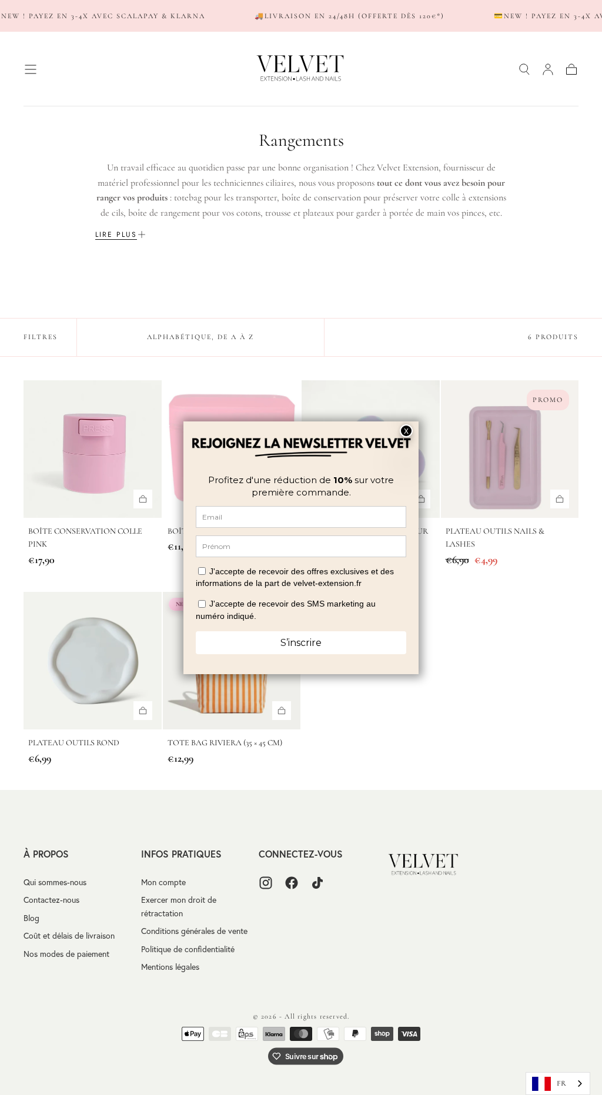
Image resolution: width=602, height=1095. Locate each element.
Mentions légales (170, 967)
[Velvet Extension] (424, 864)
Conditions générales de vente (194, 931)
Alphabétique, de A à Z (200, 337)
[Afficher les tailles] (142, 499)
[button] (31, 69)
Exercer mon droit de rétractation (178, 906)
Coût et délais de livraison (69, 935)
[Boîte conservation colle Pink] (93, 449)
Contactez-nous (51, 900)
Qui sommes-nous (55, 882)
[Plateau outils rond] (93, 661)
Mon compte (163, 882)
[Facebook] (292, 883)
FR (561, 1083)
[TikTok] (317, 883)
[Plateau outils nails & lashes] (510, 449)
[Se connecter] (548, 69)
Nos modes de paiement (66, 954)
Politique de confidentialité (188, 949)
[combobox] (558, 1083)
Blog (31, 918)
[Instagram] (266, 883)
